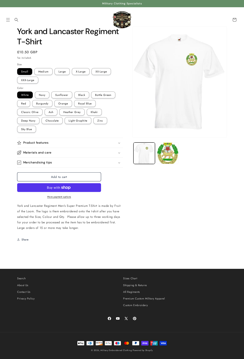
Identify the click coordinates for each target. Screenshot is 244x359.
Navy (42, 95)
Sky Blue (26, 129)
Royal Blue (85, 103)
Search (21, 278)
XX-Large (101, 71)
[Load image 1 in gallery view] (144, 153)
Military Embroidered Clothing (116, 350)
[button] (8, 20)
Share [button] (25, 239)
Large (62, 71)
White (25, 95)
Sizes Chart (130, 278)
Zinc (100, 121)
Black (81, 95)
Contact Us (23, 292)
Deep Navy (28, 121)
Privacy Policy (26, 298)
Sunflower (61, 95)
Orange (63, 103)
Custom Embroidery (135, 305)
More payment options (59, 196)
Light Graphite (78, 121)
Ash (51, 112)
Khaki (94, 112)
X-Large (81, 71)
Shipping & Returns (135, 285)
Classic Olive (30, 112)
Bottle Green (103, 95)
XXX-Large (27, 80)
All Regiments (131, 292)
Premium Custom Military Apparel (144, 298)
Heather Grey (72, 112)
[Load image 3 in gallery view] (167, 153)
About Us (22, 285)
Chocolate (52, 121)
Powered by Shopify (143, 350)
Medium (43, 71)
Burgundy (42, 103)
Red (23, 103)
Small (24, 71)
